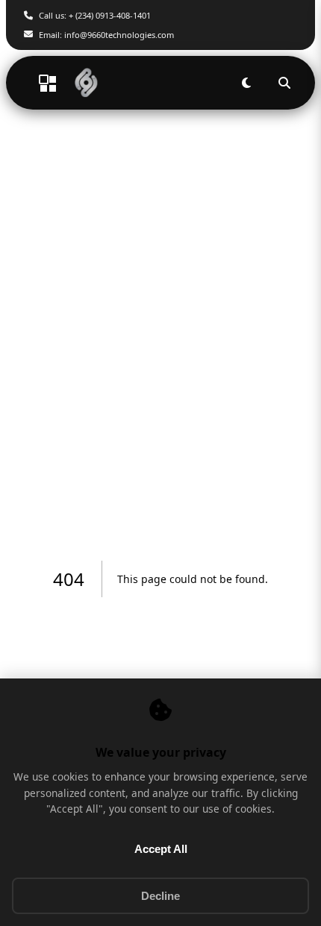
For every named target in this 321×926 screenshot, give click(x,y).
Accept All (160, 848)
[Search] (284, 83)
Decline (160, 895)
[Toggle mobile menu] (39, 83)
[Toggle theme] (246, 83)
